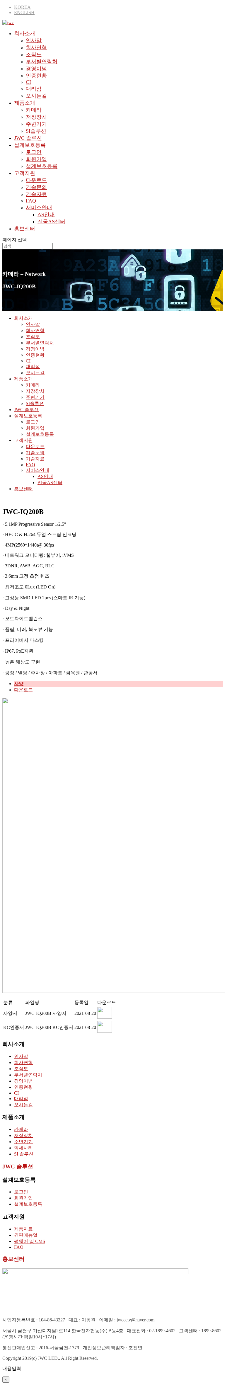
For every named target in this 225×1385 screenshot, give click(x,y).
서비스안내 (39, 207)
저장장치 (36, 117)
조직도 (34, 54)
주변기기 (36, 124)
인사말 (34, 40)
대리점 (34, 89)
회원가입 (36, 159)
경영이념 (36, 69)
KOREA (22, 7)
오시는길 (36, 96)
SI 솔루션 (23, 1153)
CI (28, 82)
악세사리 (23, 1147)
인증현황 (36, 76)
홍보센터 (24, 229)
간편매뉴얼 (26, 1235)
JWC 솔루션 (28, 138)
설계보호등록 (41, 166)
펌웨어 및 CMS (29, 1241)
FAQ (31, 201)
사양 (18, 683)
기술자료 (36, 194)
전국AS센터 (51, 221)
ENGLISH (24, 12)
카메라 (34, 110)
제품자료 (23, 1228)
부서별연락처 (41, 61)
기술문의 (36, 187)
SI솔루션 (36, 131)
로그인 (34, 152)
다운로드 (36, 180)
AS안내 (46, 214)
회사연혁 (36, 47)
